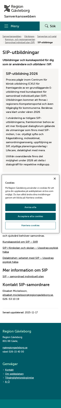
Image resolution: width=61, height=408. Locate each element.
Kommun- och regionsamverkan (20, 39)
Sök (53, 26)
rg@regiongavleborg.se (15, 347)
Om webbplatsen (14, 374)
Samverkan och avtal (46, 36)
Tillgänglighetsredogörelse (19, 378)
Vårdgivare (29, 36)
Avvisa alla (30, 207)
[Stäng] (54, 178)
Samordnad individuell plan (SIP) (20, 42)
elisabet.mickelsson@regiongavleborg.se (28, 294)
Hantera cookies (30, 225)
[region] (30, 204)
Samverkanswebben (12, 36)
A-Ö (7, 382)
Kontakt (9, 370)
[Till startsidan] (20, 9)
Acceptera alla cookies (30, 216)
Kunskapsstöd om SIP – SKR (20, 241)
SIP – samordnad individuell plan (23, 276)
